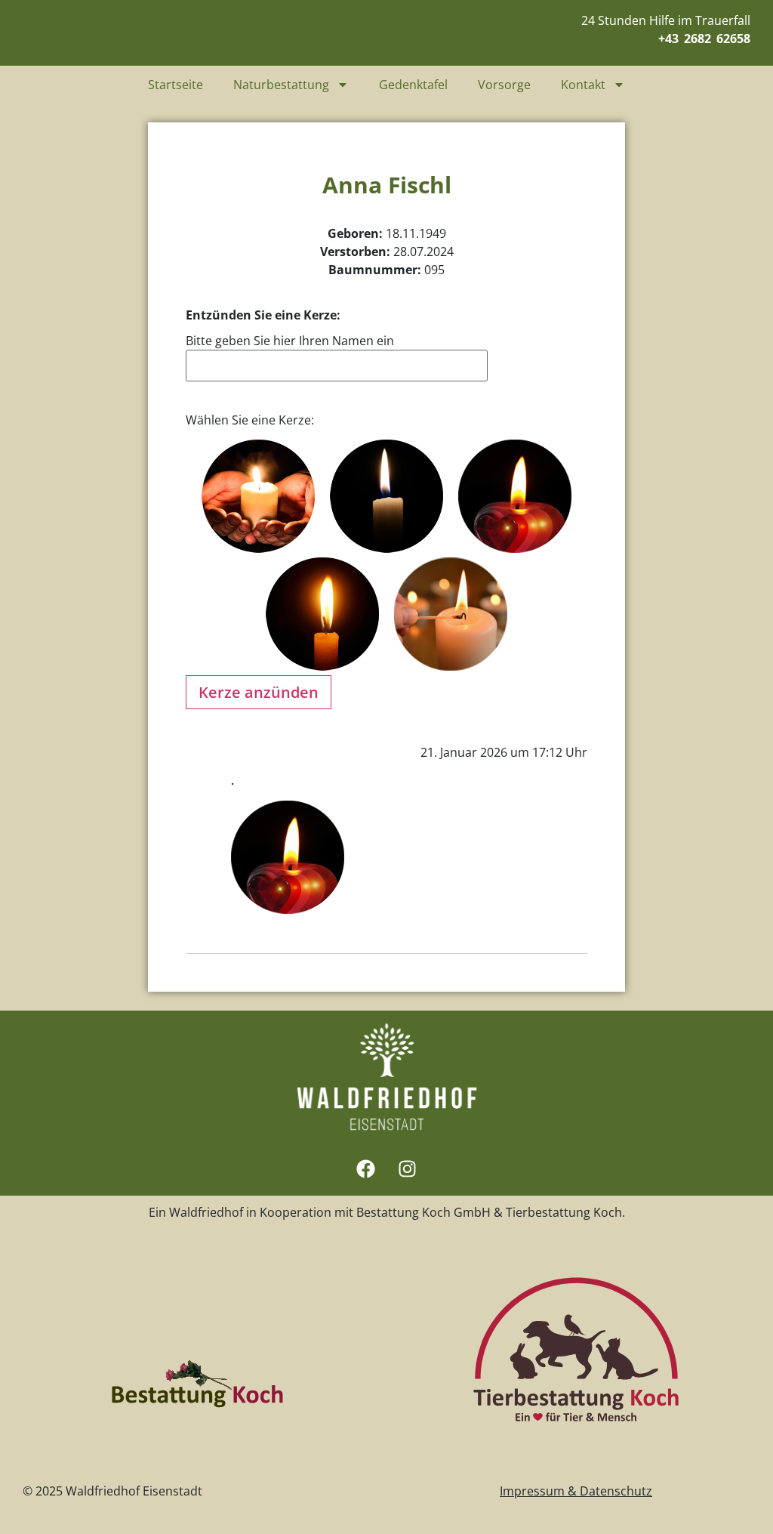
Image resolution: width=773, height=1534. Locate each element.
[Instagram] (408, 1169)
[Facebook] (366, 1169)
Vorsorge (504, 84)
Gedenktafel (413, 84)
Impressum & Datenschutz (576, 1491)
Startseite (175, 84)
